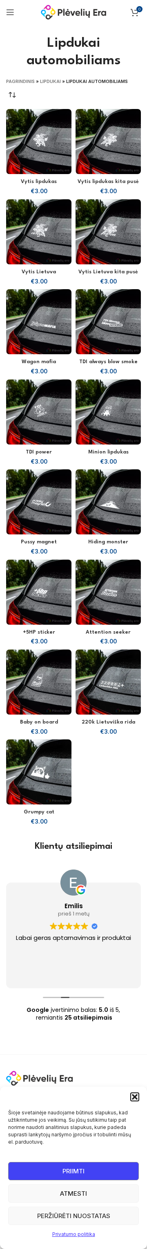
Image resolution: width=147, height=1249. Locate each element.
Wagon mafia (39, 362)
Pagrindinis (20, 81)
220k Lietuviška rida (108, 722)
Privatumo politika (73, 1234)
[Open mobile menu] (10, 12)
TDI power (39, 452)
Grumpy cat (39, 812)
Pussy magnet (39, 542)
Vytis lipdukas (39, 181)
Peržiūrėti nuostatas (73, 1216)
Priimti (73, 1171)
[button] (135, 1097)
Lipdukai (50, 81)
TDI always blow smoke (108, 362)
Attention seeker (108, 632)
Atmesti (73, 1193)
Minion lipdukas (108, 452)
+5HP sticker (39, 632)
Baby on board (39, 722)
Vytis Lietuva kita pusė (108, 272)
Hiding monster (108, 542)
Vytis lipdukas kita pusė (108, 181)
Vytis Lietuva (39, 272)
